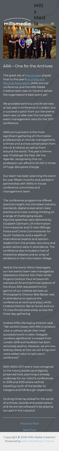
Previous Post (29, 423)
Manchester (33, 75)
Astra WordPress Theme (37, 441)
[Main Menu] (52, 23)
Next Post (29, 430)
